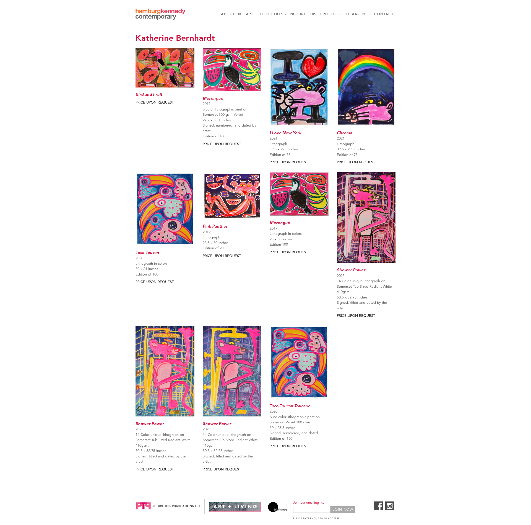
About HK (231, 14)
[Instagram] (389, 509)
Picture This (303, 14)
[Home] (160, 15)
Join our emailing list (308, 502)
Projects (330, 14)
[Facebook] (378, 509)
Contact (384, 14)
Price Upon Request (155, 102)
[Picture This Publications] (169, 511)
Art (250, 14)
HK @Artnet (357, 14)
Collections (271, 14)
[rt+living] (235, 511)
